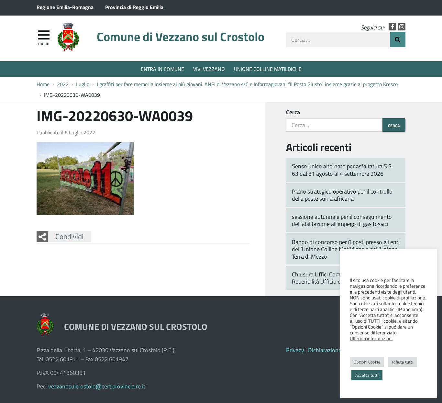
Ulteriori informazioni (371, 338)
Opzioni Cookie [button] (367, 362)
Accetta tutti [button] (367, 375)
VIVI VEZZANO (209, 69)
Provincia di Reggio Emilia (134, 7)
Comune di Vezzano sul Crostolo (180, 36)
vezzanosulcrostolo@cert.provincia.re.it (96, 386)
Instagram (401, 26)
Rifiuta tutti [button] (402, 362)
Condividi (69, 236)
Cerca (293, 112)
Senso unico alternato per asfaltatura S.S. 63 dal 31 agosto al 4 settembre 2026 (342, 169)
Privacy (295, 350)
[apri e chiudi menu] (43, 34)
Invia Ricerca (397, 39)
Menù (43, 43)
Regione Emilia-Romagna (65, 7)
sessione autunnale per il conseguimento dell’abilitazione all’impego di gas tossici (342, 220)
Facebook (392, 26)
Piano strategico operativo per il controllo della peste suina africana (342, 195)
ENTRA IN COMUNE (162, 69)
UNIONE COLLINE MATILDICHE (268, 69)
